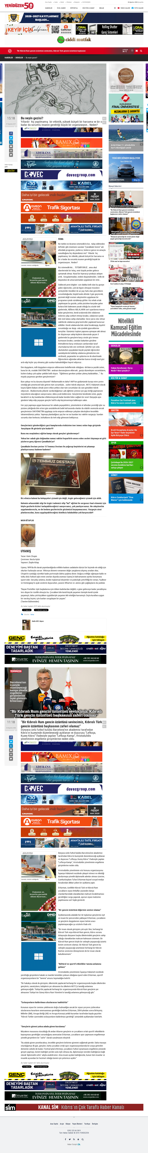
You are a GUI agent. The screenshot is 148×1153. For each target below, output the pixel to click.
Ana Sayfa (48, 2)
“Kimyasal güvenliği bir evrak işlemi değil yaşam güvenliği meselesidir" (45, 51)
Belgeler (77, 2)
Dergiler (115, 345)
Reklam (69, 2)
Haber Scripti (72, 1144)
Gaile (56, 2)
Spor (113, 442)
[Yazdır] (11, 150)
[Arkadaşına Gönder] (11, 146)
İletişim (95, 1124)
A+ (104, 118)
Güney (114, 475)
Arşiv (62, 1124)
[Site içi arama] (141, 51)
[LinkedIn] (11, 142)
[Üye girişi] (78, 1139)
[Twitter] (11, 138)
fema (32, 614)
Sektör (115, 410)
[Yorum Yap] (11, 155)
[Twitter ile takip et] (70, 1139)
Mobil (62, 2)
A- (104, 122)
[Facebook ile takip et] (65, 1139)
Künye (68, 1124)
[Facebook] (11, 133)
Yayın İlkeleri (77, 1124)
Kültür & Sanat (119, 378)
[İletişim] (136, 51)
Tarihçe (87, 1124)
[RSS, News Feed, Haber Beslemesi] (74, 1139)
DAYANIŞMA (86, 2)
